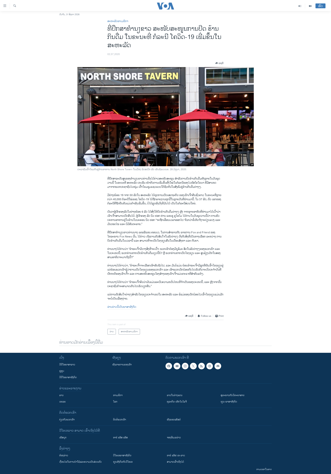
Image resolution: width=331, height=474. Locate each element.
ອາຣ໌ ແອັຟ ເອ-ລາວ (176, 455)
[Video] (310, 6)
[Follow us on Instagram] (185, 366)
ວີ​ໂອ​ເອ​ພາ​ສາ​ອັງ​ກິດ (122, 455)
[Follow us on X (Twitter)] (193, 366)
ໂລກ (115, 401)
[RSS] (201, 366)
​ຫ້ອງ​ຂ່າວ (63, 455)
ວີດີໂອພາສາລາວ (67, 364)
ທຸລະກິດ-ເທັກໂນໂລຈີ (177, 401)
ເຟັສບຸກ (63, 437)
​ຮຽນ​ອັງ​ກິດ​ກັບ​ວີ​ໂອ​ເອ (123, 462)
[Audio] (300, 6)
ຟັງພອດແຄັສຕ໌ (174, 419)
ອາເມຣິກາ (118, 395)
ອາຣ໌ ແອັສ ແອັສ (120, 437)
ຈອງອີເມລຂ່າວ (174, 437)
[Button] (219, 63)
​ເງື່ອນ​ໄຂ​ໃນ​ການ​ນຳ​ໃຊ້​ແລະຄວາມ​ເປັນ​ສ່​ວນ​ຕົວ (80, 462)
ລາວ (61, 395)
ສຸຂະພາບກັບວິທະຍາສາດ (232, 395)
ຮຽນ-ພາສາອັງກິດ (229, 401)
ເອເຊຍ (62, 401)
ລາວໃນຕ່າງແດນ (174, 395)
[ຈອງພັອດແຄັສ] (217, 366)
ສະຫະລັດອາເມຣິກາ (117, 21)
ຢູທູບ (61, 371)
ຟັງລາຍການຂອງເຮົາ (122, 364)
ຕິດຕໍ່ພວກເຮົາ (119, 419)
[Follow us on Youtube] (177, 366)
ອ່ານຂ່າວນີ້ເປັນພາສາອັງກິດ (121, 307)
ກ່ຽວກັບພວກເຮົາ (67, 419)
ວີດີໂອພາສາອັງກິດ (68, 377)
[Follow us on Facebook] (169, 366)
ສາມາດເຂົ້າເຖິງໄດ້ (175, 462)
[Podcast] (209, 366)
